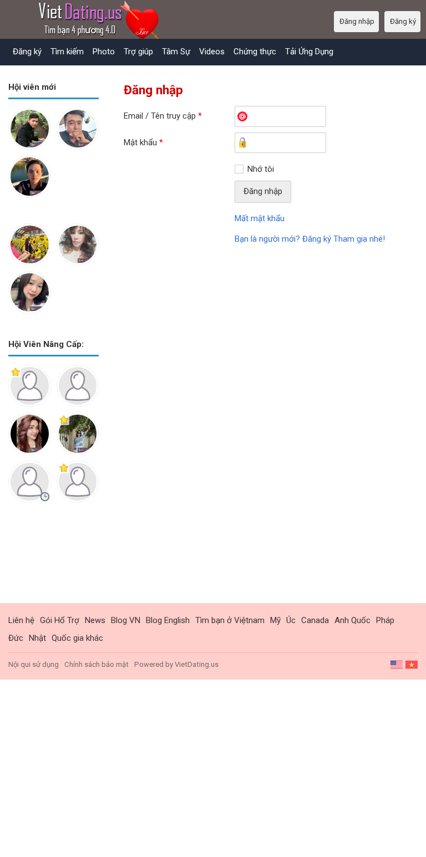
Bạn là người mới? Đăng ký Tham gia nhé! (310, 239)
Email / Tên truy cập (163, 116)
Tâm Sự (176, 52)
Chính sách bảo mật (96, 664)
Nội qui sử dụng (33, 664)
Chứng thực (255, 52)
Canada (315, 620)
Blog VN (125, 620)
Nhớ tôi (260, 169)
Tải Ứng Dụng (309, 52)
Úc (291, 620)
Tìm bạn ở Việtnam (230, 620)
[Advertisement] (53, 561)
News (95, 620)
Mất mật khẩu (260, 218)
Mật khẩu (143, 142)
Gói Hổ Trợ (59, 620)
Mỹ (275, 620)
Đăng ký (27, 52)
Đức (15, 638)
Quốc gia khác (77, 638)
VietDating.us (197, 664)
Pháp (385, 620)
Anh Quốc (352, 620)
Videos (212, 52)
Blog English (168, 620)
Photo (104, 52)
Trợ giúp (138, 52)
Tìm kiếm (67, 52)
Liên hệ (21, 620)
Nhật (37, 638)
